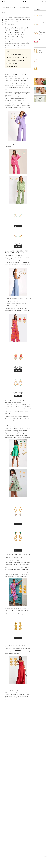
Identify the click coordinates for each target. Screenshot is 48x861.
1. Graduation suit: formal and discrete (14, 54)
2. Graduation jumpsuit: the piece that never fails (16, 57)
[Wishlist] (40, 1)
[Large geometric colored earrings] (18, 328)
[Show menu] (2, 1)
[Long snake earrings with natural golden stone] (18, 483)
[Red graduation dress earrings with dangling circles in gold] (18, 670)
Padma (17, 144)
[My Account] (43, 1)
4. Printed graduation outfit (12, 63)
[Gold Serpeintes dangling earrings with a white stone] (13, 437)
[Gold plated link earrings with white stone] (18, 126)
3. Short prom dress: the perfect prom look (15, 60)
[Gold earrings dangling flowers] (18, 592)
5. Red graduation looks (11, 66)
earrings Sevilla (22, 572)
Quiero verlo (18, 226)
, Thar (15, 437)
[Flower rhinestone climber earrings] (18, 161)
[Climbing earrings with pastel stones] (18, 190)
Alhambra (7, 433)
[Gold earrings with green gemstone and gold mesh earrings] (18, 453)
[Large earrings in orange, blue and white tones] (18, 282)
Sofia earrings (18, 650)
